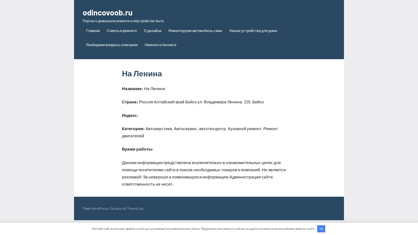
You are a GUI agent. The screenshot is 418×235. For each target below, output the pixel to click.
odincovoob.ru (108, 12)
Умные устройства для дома (253, 30)
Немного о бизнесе (160, 44)
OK (321, 228)
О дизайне (153, 30)
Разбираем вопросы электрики (112, 44)
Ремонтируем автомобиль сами (195, 30)
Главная (93, 30)
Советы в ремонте (122, 30)
